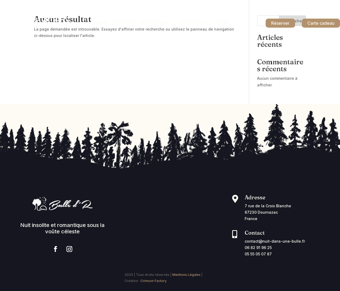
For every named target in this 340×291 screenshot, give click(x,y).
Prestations (191, 22)
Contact (222, 22)
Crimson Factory (154, 281)
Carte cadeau (320, 23)
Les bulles (123, 22)
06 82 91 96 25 (258, 247)
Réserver (280, 23)
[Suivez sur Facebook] (55, 249)
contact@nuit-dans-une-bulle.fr (275, 241)
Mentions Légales (186, 275)
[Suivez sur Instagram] (69, 249)
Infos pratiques (154, 22)
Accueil (100, 22)
